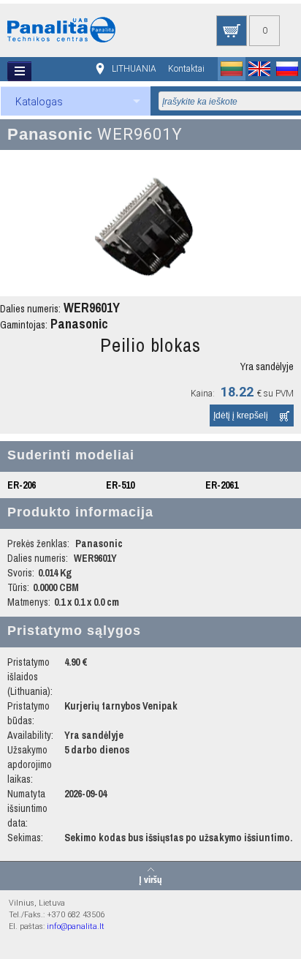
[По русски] (287, 68)
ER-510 (120, 485)
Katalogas (39, 102)
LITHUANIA (134, 69)
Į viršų (150, 878)
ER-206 (21, 485)
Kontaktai (186, 69)
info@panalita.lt (75, 926)
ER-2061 (221, 485)
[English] (259, 68)
